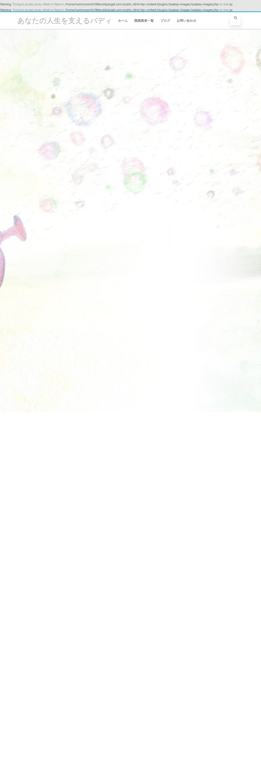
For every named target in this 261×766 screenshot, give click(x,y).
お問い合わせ (186, 20)
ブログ (165, 20)
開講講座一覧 (144, 20)
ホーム (123, 20)
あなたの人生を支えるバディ (64, 20)
